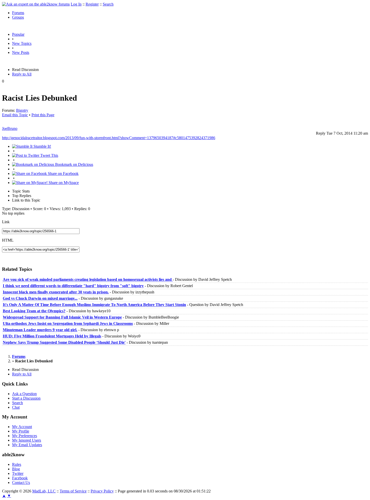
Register (92, 4)
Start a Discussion (26, 398)
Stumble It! (41, 146)
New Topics (21, 43)
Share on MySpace (63, 182)
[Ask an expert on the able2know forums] (36, 4)
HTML (8, 240)
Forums (18, 13)
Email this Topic (15, 115)
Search (108, 4)
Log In (76, 4)
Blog (16, 469)
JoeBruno (9, 128)
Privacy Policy (102, 491)
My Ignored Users (26, 440)
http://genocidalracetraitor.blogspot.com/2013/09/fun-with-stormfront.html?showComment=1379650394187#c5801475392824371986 (108, 138)
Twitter (17, 473)
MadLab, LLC (44, 491)
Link (6, 222)
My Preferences (24, 436)
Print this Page (42, 115)
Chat (16, 407)
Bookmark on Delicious (73, 164)
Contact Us (21, 482)
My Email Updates (27, 445)
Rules (16, 464)
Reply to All (21, 74)
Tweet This (48, 155)
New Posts (20, 52)
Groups (18, 17)
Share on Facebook (63, 173)
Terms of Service (73, 491)
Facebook (20, 478)
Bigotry (22, 110)
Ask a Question (24, 394)
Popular (18, 34)
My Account (22, 427)
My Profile (20, 431)
